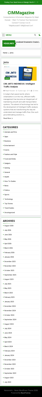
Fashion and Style (10, 154)
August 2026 (8, 226)
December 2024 (10, 306)
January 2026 (9, 257)
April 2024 (7, 342)
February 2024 (9, 351)
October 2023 (9, 369)
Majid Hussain (10, 90)
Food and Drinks (10, 159)
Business (7, 141)
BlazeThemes (25, 393)
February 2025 (9, 297)
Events (6, 150)
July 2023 (7, 382)
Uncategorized (9, 212)
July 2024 (7, 328)
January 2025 (9, 302)
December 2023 (10, 360)
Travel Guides (9, 208)
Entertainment (9, 146)
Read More (7, 118)
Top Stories (8, 204)
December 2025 (10, 261)
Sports (6, 195)
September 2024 (10, 320)
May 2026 (7, 239)
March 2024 (8, 346)
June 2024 (8, 333)
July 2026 (7, 230)
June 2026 (8, 235)
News (7, 78)
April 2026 (7, 244)
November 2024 (10, 311)
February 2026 (9, 253)
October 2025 (9, 270)
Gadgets (7, 163)
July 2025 (7, 284)
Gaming (7, 168)
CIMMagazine (21, 12)
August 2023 (8, 378)
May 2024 (7, 337)
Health (6, 177)
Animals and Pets (10, 132)
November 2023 (10, 364)
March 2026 (8, 248)
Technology (8, 199)
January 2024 (9, 355)
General (7, 172)
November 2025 (10, 266)
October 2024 (9, 315)
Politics (7, 190)
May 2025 (7, 288)
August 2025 (8, 279)
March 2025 (8, 293)
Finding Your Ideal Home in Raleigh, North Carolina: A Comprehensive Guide (19, 2)
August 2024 (8, 324)
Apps (6, 137)
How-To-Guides (10, 181)
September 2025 (10, 275)
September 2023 (10, 373)
